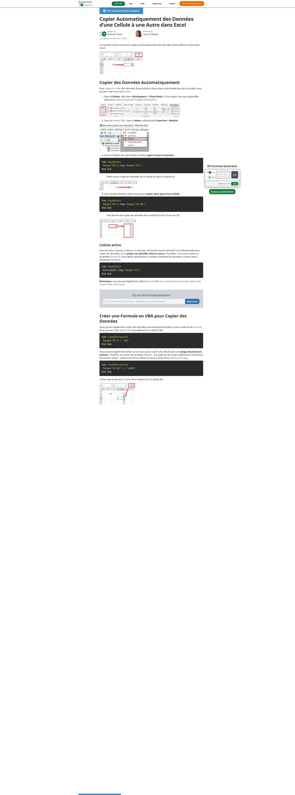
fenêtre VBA (119, 120)
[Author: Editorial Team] (102, 33)
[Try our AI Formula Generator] (222, 178)
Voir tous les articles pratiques (122, 10)
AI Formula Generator (191, 3)
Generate (192, 301)
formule (197, 327)
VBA (130, 4)
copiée (127, 379)
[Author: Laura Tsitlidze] (138, 33)
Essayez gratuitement (222, 191)
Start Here (118, 4)
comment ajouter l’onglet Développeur (136, 99)
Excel (142, 4)
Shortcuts (157, 4)
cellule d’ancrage (179, 357)
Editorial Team (114, 34)
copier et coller (113, 88)
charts (172, 4)
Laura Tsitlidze (150, 34)
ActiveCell (115, 256)
